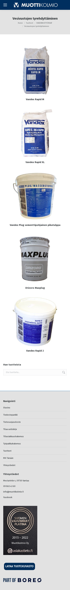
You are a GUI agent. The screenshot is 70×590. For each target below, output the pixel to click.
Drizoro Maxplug (35, 287)
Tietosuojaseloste (12, 422)
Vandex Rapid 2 (35, 350)
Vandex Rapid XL (35, 162)
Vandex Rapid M (35, 99)
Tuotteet (7, 451)
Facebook (7, 497)
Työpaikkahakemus (12, 443)
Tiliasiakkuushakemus (13, 436)
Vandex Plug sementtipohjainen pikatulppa (35, 225)
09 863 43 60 (9, 486)
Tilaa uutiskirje (10, 429)
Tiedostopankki (10, 415)
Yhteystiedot (9, 465)
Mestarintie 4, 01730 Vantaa (16, 480)
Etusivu (6, 407)
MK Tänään (8, 458)
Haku (63, 372)
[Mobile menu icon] (5, 5)
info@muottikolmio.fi (13, 491)
